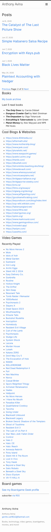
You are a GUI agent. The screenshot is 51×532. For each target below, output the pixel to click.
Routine (9, 280)
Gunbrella (10, 277)
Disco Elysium (13, 474)
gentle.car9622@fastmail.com (15, 517)
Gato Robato (12, 468)
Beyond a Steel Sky (15, 465)
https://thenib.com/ (15, 159)
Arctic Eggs (11, 268)
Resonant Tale (13, 293)
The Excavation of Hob (17, 358)
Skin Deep (11, 290)
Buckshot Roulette (15, 318)
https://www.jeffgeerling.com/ (20, 194)
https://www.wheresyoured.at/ (21, 172)
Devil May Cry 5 (14, 355)
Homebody (11, 324)
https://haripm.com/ (16, 228)
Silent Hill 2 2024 (14, 271)
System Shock (13, 340)
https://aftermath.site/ (17, 141)
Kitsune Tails (12, 315)
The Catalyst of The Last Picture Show (20, 27)
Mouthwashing (13, 312)
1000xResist (12, 299)
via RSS (16, 495)
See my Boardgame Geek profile (20, 489)
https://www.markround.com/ (20, 219)
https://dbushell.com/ (16, 163)
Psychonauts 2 (13, 302)
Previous (6, 89)
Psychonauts (12, 333)
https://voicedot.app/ (16, 225)
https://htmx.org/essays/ (18, 188)
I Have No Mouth (14, 399)
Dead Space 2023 (15, 308)
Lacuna (9, 343)
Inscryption (11, 321)
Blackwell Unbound (15, 415)
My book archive (11, 99)
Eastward (10, 262)
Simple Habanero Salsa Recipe (25, 41)
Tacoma (10, 409)
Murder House (13, 346)
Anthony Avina (12, 4)
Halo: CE (10, 443)
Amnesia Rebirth (14, 449)
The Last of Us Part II (16, 430)
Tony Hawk (11, 462)
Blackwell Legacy (14, 418)
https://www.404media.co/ (19, 138)
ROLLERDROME (13, 365)
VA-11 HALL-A (13, 477)
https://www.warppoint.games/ (21, 153)
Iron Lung (10, 265)
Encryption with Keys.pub (21, 53)
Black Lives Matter (16, 65)
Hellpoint (10, 393)
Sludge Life (11, 337)
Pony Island (11, 452)
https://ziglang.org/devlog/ (19, 191)
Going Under (12, 412)
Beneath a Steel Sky (16, 471)
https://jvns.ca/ (13, 185)
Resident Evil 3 (13, 427)
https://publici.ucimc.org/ (18, 156)
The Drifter (11, 287)
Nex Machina (12, 374)
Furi (7, 371)
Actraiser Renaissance (17, 387)
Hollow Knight (13, 283)
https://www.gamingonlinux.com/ (22, 222)
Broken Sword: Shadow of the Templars (25, 421)
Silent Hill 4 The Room (17, 455)
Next (26, 89)
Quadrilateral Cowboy (17, 405)
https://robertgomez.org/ (18, 213)
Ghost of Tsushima (15, 424)
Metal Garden (12, 258)
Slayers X (10, 305)
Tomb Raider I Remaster (18, 296)
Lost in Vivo (12, 459)
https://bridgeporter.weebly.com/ (22, 181)
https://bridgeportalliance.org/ (21, 178)
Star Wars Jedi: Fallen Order (19, 434)
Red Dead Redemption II (18, 368)
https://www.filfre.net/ (17, 210)
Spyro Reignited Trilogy (17, 384)
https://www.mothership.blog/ (20, 144)
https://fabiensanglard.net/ (19, 206)
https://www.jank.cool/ (17, 147)
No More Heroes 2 (15, 249)
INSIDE (9, 362)
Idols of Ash (12, 255)
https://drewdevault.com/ (18, 169)
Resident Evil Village (16, 327)
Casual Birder (12, 380)
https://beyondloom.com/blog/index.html (26, 200)
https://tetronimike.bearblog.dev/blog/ (25, 166)
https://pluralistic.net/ (16, 150)
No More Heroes (14, 396)
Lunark (9, 349)
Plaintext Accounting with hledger (21, 79)
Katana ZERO (12, 352)
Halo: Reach (12, 446)
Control (9, 437)
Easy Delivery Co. (14, 274)
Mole (8, 252)
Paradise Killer (13, 402)
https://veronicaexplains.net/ (20, 175)
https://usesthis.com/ (16, 231)
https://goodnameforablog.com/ (22, 197)
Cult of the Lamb (14, 330)
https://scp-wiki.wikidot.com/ (20, 203)
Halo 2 (9, 440)
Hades (9, 390)
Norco (9, 377)
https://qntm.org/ (14, 216)
